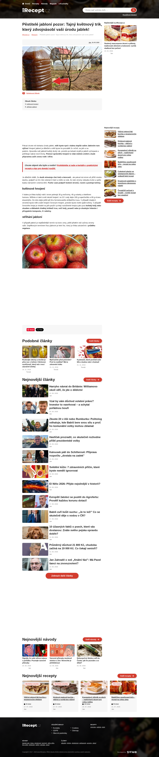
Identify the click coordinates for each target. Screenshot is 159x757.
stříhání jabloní (32, 107)
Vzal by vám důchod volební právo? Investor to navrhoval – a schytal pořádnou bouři (71, 405)
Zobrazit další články (62, 576)
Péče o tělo (51, 743)
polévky (99, 727)
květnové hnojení (32, 104)
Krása (32, 743)
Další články (94, 341)
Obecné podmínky (60, 733)
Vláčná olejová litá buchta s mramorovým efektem (127, 134)
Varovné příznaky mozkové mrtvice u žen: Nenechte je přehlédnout (61, 660)
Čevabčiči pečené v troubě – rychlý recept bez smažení (127, 193)
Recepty (35, 4)
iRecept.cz (25, 35)
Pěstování (32, 745)
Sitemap (75, 731)
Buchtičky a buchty (32, 684)
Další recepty (112, 201)
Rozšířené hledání (130, 15)
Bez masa (116, 684)
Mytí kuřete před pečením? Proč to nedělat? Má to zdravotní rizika (60, 362)
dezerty (86, 684)
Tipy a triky (25, 745)
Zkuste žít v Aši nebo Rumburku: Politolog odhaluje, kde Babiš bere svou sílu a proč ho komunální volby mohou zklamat (75, 422)
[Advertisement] (62, 126)
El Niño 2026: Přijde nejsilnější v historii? (74, 483)
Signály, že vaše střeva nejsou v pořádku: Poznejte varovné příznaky (34, 660)
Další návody (91, 639)
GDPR (55, 731)
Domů (27, 4)
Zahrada (42, 745)
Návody (44, 4)
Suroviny (89, 743)
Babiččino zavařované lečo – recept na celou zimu (127, 164)
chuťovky (93, 727)
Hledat (133, 10)
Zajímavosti (82, 743)
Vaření (37, 745)
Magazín (53, 4)
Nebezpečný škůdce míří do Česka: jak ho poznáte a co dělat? (88, 660)
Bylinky (69, 743)
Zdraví (47, 745)
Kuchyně (44, 743)
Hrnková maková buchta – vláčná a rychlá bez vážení (125, 143)
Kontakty (56, 728)
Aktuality (63, 743)
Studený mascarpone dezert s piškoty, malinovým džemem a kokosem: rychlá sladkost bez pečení (120, 46)
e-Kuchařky (63, 4)
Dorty (103, 727)
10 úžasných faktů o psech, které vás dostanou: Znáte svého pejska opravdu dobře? (73, 530)
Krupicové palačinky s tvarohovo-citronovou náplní (127, 183)
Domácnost (38, 743)
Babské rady (26, 743)
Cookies (75, 728)
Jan (90, 42)
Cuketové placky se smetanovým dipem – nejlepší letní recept (126, 174)
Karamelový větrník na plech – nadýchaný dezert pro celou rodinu (94, 699)
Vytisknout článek (32, 93)
